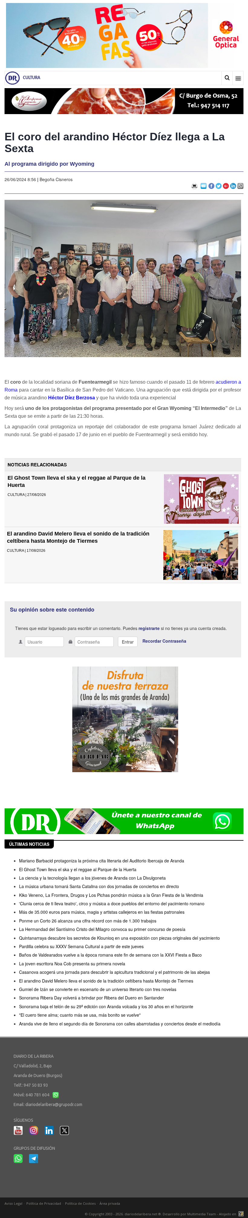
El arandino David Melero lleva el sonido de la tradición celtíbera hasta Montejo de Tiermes (106, 981)
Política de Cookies (80, 1203)
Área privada (110, 1203)
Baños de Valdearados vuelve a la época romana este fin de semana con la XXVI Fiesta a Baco (110, 955)
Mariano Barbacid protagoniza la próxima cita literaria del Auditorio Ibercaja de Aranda (101, 861)
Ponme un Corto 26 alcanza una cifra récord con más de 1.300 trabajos (87, 921)
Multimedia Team (201, 1214)
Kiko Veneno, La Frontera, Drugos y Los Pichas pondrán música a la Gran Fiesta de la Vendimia (111, 895)
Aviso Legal (13, 1203)
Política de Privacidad (43, 1203)
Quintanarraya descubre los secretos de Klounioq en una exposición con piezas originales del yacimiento (119, 938)
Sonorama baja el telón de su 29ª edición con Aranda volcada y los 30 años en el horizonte (106, 1006)
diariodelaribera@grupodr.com (53, 1104)
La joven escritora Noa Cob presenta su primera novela (72, 964)
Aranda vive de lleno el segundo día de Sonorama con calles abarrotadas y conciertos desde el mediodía (119, 1024)
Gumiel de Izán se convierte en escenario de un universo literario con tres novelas (97, 989)
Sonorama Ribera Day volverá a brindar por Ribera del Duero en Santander (91, 998)
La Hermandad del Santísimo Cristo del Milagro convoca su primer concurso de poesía (102, 929)
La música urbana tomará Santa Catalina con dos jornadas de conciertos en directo (99, 886)
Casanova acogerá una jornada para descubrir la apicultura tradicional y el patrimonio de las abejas (114, 972)
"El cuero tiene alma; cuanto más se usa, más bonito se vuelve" (80, 1015)
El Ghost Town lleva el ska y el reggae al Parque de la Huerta (77, 869)
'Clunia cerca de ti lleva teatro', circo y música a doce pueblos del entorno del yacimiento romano (111, 903)
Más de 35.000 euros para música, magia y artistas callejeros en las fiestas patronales (101, 912)
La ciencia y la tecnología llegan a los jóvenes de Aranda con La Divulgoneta (92, 878)
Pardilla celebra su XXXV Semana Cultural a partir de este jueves (81, 946)
